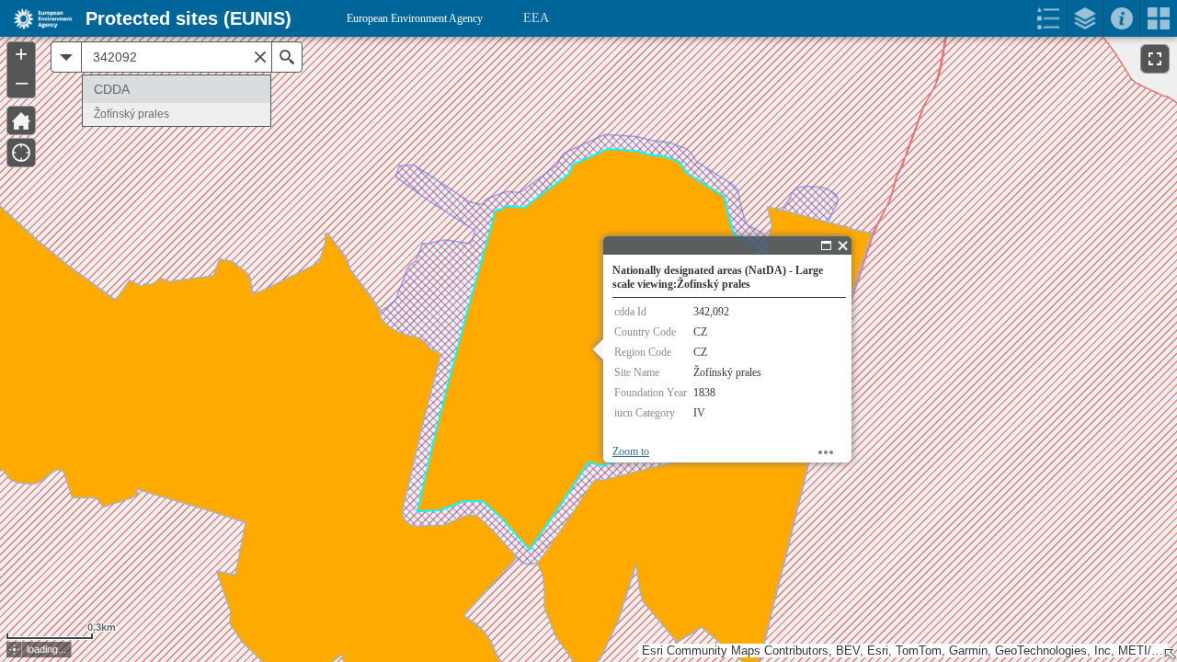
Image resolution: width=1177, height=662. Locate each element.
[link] (37, 18)
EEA (536, 18)
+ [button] (21, 54)
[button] (14, 650)
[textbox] (176, 57)
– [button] (22, 82)
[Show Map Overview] (1169, 654)
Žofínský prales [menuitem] (131, 114)
